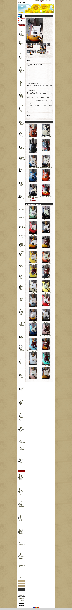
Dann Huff (20, 577)
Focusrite (21, 426)
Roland (21, 278)
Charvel (21, 34)
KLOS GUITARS (22, 173)
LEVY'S (21, 411)
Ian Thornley (20, 501)
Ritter (21, 371)
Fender (21, 44)
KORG (21, 250)
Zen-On (21, 125)
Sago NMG (21, 79)
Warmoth (21, 94)
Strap (19, 406)
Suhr (20, 287)
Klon (20, 249)
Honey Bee (21, 111)
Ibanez (21, 54)
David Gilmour (21, 486)
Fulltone (21, 232)
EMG (20, 315)
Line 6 (21, 185)
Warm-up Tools (21, 458)
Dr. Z (20, 224)
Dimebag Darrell (21, 488)
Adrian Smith (20, 473)
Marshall (21, 186)
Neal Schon (20, 531)
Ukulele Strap (21, 441)
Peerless (21, 73)
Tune (20, 164)
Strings (20, 376)
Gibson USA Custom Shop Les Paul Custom (46, 136)
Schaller (21, 324)
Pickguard (20, 345)
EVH (20, 42)
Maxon (21, 255)
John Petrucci (20, 517)
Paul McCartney (21, 534)
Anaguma (21, 199)
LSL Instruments (22, 147)
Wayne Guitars (22, 96)
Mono (21, 412)
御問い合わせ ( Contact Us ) (42, 0)
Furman (21, 233)
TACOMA (21, 118)
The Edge (20, 560)
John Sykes (20, 519)
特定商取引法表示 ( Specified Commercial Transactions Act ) (21, 581)
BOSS (21, 206)
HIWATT (21, 183)
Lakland (21, 146)
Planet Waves (21, 413)
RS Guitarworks (22, 157)
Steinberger (21, 286)
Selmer (21, 372)
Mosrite (21, 66)
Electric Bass (20, 126)
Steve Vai (20, 555)
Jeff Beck (20, 507)
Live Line (21, 416)
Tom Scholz (20, 564)
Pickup (20, 310)
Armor (21, 361)
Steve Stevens (20, 554)
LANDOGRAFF (22, 251)
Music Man (21, 67)
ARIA (20, 200)
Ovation (21, 153)
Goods (20, 460)
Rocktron (21, 277)
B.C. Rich (21, 31)
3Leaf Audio (21, 298)
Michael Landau (21, 528)
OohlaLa (21, 265)
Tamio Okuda (20, 559)
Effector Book (21, 463)
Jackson (21, 55)
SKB (20, 374)
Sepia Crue (21, 117)
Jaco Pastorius (21, 502)
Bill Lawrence (21, 312)
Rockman (21, 275)
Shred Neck (21, 459)
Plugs (20, 450)
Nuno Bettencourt (21, 533)
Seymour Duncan (22, 325)
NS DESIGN (21, 69)
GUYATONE (21, 182)
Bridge (20, 326)
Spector (21, 84)
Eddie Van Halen (21, 491)
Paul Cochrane (22, 266)
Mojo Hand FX (22, 256)
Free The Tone (22, 231)
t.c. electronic (21, 289)
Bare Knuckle (21, 311)
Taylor (21, 119)
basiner (21, 362)
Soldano (21, 192)
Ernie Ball (21, 226)
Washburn (21, 95)
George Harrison (21, 494)
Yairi (20, 121)
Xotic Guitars (21, 97)
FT (20, 172)
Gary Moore (20, 493)
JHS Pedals (21, 243)
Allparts (21, 336)
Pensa (21, 155)
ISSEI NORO (20, 532)
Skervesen (21, 83)
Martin (21, 370)
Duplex (21, 364)
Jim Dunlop (21, 244)
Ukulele (20, 171)
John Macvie (20, 515)
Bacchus (21, 30)
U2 (19, 568)
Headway (21, 108)
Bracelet (21, 432)
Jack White (20, 503)
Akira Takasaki (21, 474)
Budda (21, 208)
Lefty (19, 170)
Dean (20, 38)
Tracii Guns (20, 567)
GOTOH (21, 339)
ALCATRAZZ (20, 475)
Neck (19, 301)
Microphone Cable (22, 451)
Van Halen (20, 569)
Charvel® (21, 313)
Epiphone (21, 40)
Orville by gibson (22, 70)
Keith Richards (21, 521)
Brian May (20, 481)
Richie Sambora (21, 542)
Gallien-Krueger (22, 181)
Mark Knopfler (21, 527)
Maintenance (21, 405)
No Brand (21, 334)
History (21, 109)
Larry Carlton (20, 574)
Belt (20, 431)
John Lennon (20, 514)
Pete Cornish (21, 267)
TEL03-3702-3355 (21, 583)
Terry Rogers (21, 90)
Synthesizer (20, 419)
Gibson (21, 106)
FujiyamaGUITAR (22, 400)
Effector (20, 197)
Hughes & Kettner (22, 241)
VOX (20, 195)
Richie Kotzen (20, 541)
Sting (19, 557)
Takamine (21, 120)
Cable (19, 415)
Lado (20, 60)
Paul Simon (20, 535)
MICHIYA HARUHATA (22, 530)
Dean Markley (22, 378)
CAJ (20, 363)
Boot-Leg (21, 205)
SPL (20, 285)
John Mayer (20, 516)
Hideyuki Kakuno (21, 500)
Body (19, 307)
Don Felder (20, 490)
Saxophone (20, 464)
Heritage (21, 53)
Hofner (21, 110)
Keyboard (20, 457)
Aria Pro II (21, 29)
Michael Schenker (21, 529)
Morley (21, 257)
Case (19, 360)
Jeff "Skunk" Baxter (21, 506)
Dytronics (21, 225)
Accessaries (21, 456)
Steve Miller (20, 553)
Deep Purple (20, 487)
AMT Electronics (22, 198)
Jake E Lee (20, 504)
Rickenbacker (21, 156)
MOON (21, 65)
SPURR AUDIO (22, 288)
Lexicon (21, 252)
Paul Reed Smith (22, 71)
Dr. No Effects (21, 223)
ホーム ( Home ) (27, 14)
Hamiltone (21, 52)
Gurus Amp (21, 237)
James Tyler (21, 56)
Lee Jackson (21, 184)
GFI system (21, 234)
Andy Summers (21, 477)
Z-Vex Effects (21, 297)
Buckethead (20, 479)
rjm (19, 576)
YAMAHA (21, 98)
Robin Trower (20, 543)
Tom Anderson (22, 91)
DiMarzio (21, 314)
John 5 (20, 513)
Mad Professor (22, 254)
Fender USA (21, 105)
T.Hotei (20, 563)
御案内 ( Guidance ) (37, 0)
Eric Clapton (20, 492)
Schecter (21, 82)
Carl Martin (21, 211)
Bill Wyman (20, 478)
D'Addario (21, 377)
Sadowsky (21, 158)
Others (21, 375)
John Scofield (20, 518)
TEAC (21, 290)
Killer (21, 58)
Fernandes (21, 45)
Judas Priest (20, 520)
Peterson (21, 268)
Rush (19, 546)
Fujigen (21, 46)
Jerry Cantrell (20, 508)
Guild (20, 107)
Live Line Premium (21, 429)
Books (20, 461)
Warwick (21, 166)
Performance (21, 74)
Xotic (20, 168)
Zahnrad (21, 296)
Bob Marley (20, 480)
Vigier (21, 93)
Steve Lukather (21, 552)
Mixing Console (21, 420)
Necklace (21, 433)
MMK (21, 321)
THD (20, 193)
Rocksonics (21, 276)
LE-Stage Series (22, 449)
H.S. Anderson (21, 143)
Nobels (21, 262)
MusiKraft (21, 309)
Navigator (21, 68)
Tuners (20, 335)
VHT (20, 194)
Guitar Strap (21, 430)
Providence (21, 269)
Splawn (21, 85)
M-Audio (21, 428)
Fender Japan (21, 43)
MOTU (21, 427)
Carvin (21, 33)
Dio (19, 489)
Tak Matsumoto (21, 558)
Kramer (21, 59)
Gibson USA (21, 388)
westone (21, 167)
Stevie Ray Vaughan (21, 556)
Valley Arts (21, 92)
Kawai (21, 57)
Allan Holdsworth (21, 476)
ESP (20, 41)
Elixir (21, 379)
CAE (20, 425)
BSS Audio (21, 207)
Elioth (21, 39)
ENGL (21, 178)
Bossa (21, 32)
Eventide (21, 229)
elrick (21, 134)
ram (19, 575)
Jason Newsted (20, 505)
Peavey (21, 72)
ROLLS (21, 279)
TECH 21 (21, 291)
